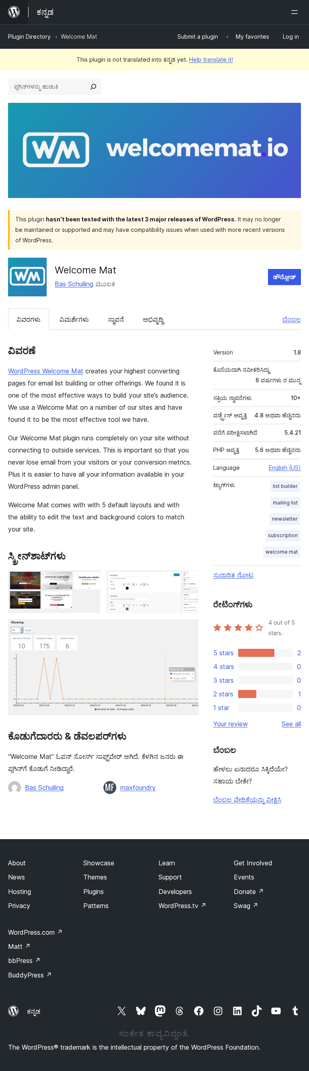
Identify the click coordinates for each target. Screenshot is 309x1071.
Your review (230, 724)
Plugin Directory (29, 36)
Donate (249, 892)
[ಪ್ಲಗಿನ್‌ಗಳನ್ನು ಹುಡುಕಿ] (93, 87)
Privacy (19, 906)
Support (170, 877)
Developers (175, 892)
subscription (283, 535)
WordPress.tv (182, 906)
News (16, 877)
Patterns (96, 906)
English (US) (285, 467)
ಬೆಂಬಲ (291, 319)
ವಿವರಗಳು (28, 319)
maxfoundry (138, 787)
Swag (246, 906)
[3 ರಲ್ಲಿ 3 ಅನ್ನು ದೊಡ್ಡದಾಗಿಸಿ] (187, 630)
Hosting (19, 892)
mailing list (285, 503)
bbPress (24, 960)
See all (291, 724)
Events (244, 877)
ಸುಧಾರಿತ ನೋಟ (233, 575)
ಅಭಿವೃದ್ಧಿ (153, 319)
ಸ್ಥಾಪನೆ (116, 319)
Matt (19, 946)
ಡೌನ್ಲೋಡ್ (284, 276)
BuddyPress (30, 975)
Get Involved (253, 863)
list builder (285, 486)
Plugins (93, 892)
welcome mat (282, 552)
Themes (95, 877)
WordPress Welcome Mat (45, 371)
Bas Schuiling (74, 284)
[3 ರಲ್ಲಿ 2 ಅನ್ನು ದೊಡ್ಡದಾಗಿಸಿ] (187, 581)
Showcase (98, 863)
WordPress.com (35, 932)
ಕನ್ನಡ (33, 1011)
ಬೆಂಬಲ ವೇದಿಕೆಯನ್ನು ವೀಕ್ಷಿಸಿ (247, 800)
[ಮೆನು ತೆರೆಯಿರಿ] (296, 12)
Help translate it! (211, 59)
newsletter (285, 519)
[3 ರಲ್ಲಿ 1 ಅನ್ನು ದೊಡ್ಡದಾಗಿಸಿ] (89, 581)
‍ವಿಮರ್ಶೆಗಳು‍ (74, 319)
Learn (167, 863)
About (17, 863)
